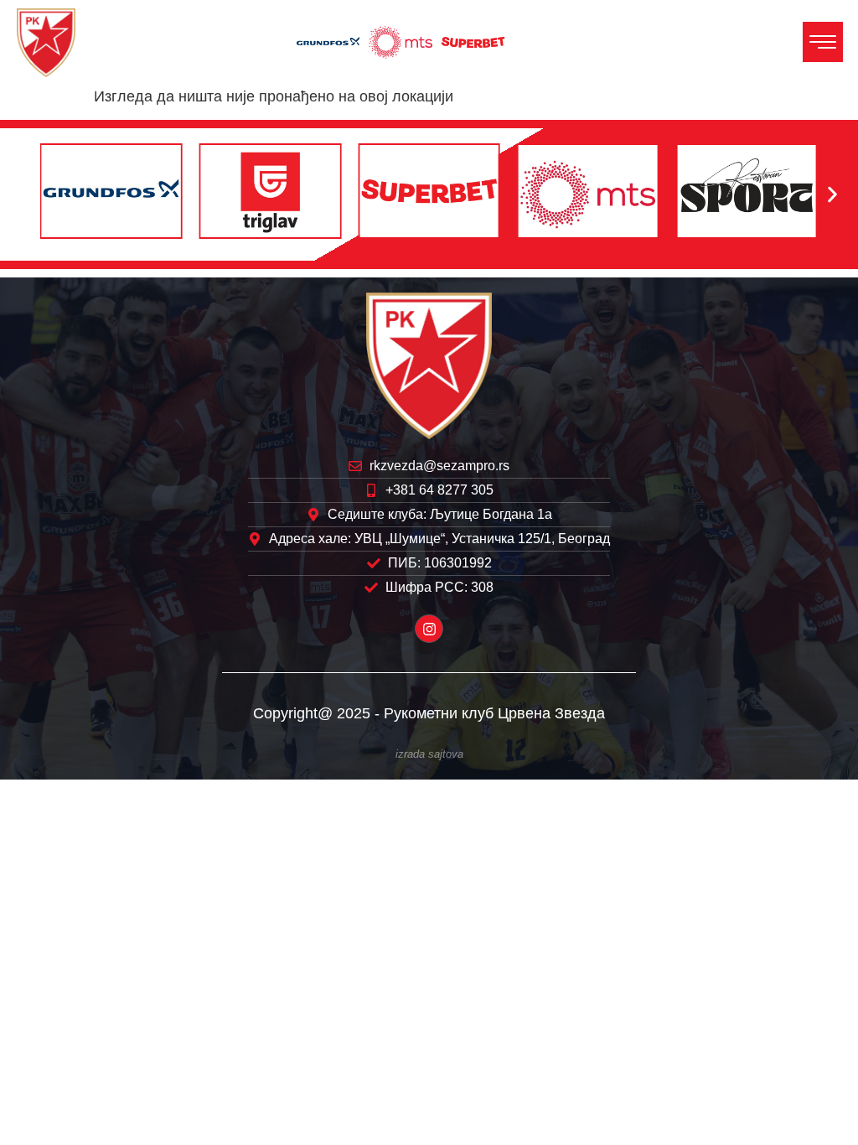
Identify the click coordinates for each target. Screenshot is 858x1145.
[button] (25, 194)
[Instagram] (429, 628)
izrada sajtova (429, 754)
